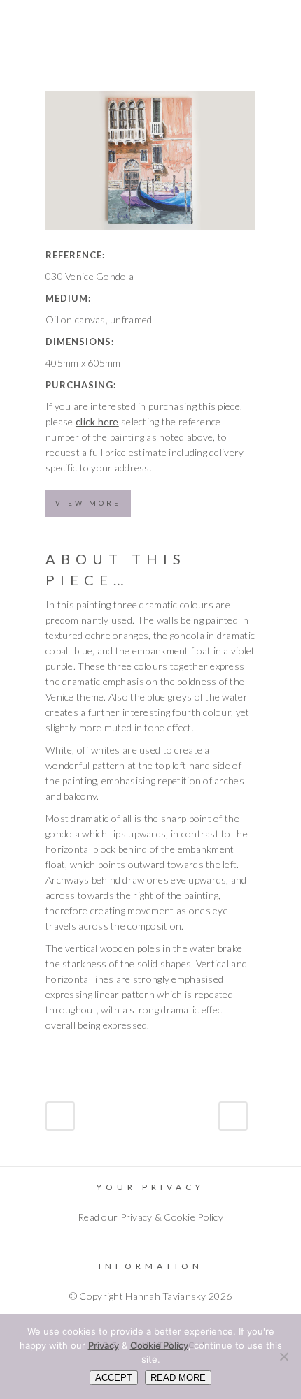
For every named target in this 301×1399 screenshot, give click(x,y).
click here (97, 421)
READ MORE (178, 1377)
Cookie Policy (193, 1217)
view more (88, 503)
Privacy (136, 1217)
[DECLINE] (283, 1356)
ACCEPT (113, 1377)
